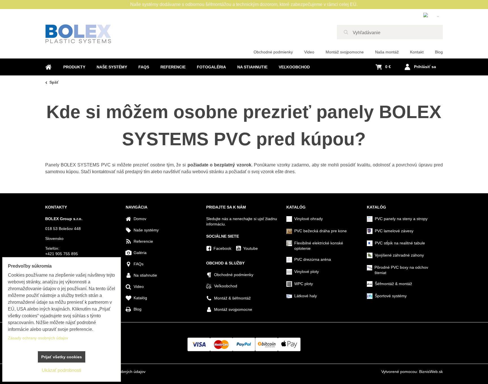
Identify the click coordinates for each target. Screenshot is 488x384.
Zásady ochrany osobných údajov (38, 338)
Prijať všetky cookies (61, 357)
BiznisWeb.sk (431, 371)
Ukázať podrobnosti (61, 370)
